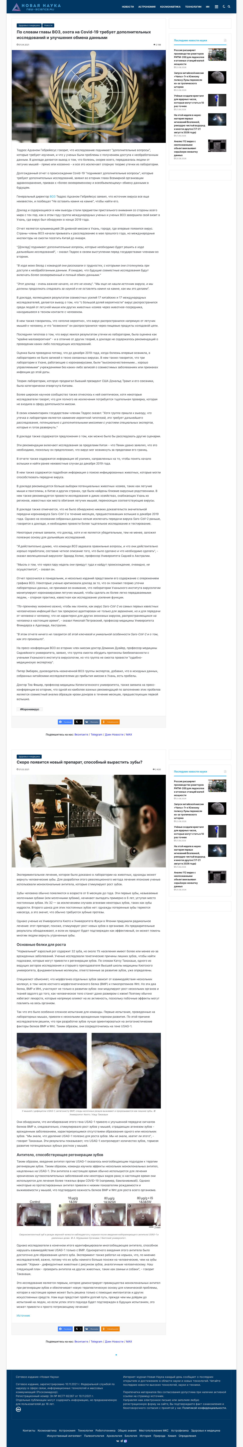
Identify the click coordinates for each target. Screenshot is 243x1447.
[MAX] (125, 1441)
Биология (131, 1435)
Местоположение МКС (154, 1430)
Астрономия (147, 6)
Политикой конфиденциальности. (204, 1408)
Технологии (193, 6)
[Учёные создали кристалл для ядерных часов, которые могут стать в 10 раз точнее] (217, 100)
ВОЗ (53, 196)
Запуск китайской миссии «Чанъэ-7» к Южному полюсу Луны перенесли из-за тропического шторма (189, 79)
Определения (187, 1435)
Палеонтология (94, 1435)
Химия (172, 1435)
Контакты (29, 1430)
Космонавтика (170, 6)
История (145, 1435)
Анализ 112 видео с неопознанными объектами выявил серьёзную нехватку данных (186, 148)
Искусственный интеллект (64, 1435)
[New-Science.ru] (36, 7)
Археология (114, 1435)
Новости (128, 6)
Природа (159, 1435)
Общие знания (127, 1430)
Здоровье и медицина (29, 25)
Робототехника (105, 1430)
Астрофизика (180, 1430)
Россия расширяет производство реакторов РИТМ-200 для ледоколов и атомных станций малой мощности (189, 57)
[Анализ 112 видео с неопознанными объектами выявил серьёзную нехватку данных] (217, 146)
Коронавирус (30, 709)
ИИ (207, 6)
